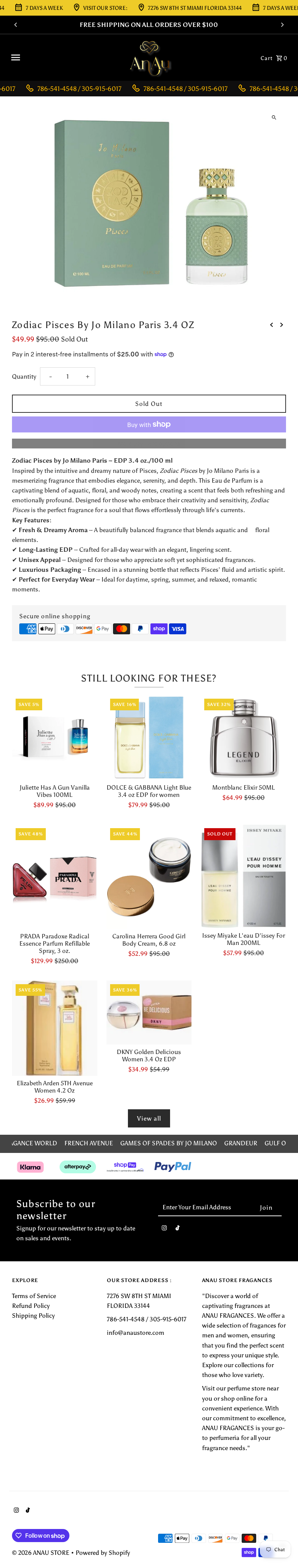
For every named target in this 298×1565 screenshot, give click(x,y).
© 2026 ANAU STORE (41, 1552)
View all (149, 1118)
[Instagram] (164, 1229)
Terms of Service (34, 1295)
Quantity (24, 376)
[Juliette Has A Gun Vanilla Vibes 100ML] (54, 737)
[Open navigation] (65, 57)
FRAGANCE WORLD (29, 1143)
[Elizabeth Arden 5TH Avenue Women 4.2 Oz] (54, 1028)
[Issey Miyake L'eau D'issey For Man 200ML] (243, 876)
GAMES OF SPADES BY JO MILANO (168, 1143)
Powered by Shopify (103, 1552)
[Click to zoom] (274, 117)
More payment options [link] (149, 443)
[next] (281, 324)
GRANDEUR (240, 1143)
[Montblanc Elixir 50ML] (243, 737)
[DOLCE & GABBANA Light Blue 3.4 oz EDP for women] (149, 737)
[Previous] (16, 24)
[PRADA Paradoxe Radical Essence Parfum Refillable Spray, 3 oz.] (54, 877)
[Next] (282, 24)
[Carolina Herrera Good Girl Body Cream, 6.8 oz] (149, 877)
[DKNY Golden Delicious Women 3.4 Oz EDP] (149, 1013)
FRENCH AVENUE (88, 1143)
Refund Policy (31, 1305)
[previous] (271, 324)
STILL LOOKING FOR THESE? (149, 678)
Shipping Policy (33, 1315)
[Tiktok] (178, 1229)
